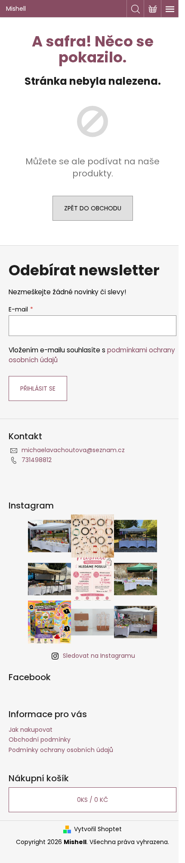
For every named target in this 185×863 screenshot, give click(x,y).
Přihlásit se (38, 388)
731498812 (37, 460)
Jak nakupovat (30, 729)
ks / (92, 799)
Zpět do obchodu (92, 208)
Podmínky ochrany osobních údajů (61, 750)
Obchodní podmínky (40, 739)
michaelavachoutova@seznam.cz (73, 450)
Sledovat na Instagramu (99, 655)
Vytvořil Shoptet (98, 829)
